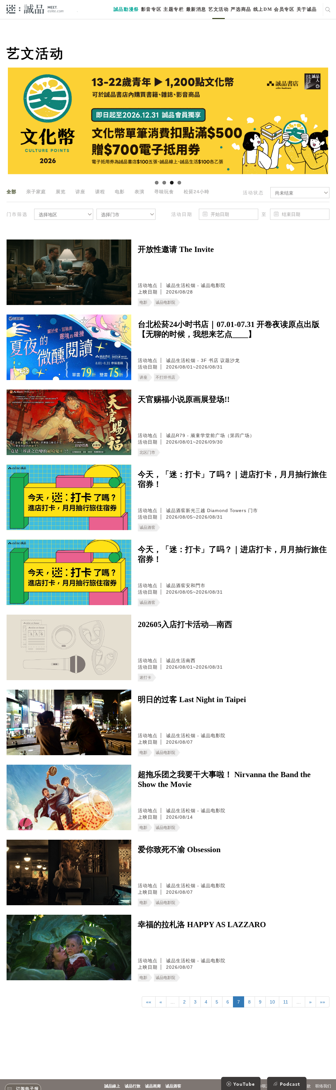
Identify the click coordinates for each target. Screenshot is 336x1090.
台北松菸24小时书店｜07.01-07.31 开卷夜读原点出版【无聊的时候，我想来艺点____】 (229, 329)
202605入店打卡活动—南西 (185, 624)
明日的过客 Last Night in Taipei (192, 699)
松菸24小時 (196, 191)
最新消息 (196, 9)
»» (322, 1001)
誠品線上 (112, 1086)
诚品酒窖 (147, 527)
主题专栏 (173, 9)
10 (272, 1001)
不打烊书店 (165, 377)
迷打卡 (145, 677)
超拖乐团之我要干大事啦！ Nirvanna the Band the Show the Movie (224, 779)
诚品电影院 (165, 302)
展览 (61, 191)
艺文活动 (218, 9)
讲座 (80, 191)
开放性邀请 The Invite (176, 249)
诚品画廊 (153, 1086)
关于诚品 (307, 9)
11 (285, 1001)
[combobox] (299, 192)
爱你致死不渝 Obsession (179, 849)
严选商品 (241, 9)
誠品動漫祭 (126, 9)
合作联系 (262, 1086)
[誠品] (35, 8)
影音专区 (151, 9)
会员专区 (284, 9)
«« (148, 1001)
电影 (120, 191)
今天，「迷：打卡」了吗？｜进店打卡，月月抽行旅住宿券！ (232, 479)
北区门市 (147, 452)
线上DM (262, 9)
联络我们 (323, 1086)
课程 (100, 191)
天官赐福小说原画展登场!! (184, 399)
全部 (11, 191)
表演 (139, 191)
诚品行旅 (132, 1086)
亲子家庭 (36, 191)
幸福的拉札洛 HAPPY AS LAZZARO (202, 924)
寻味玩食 (164, 191)
